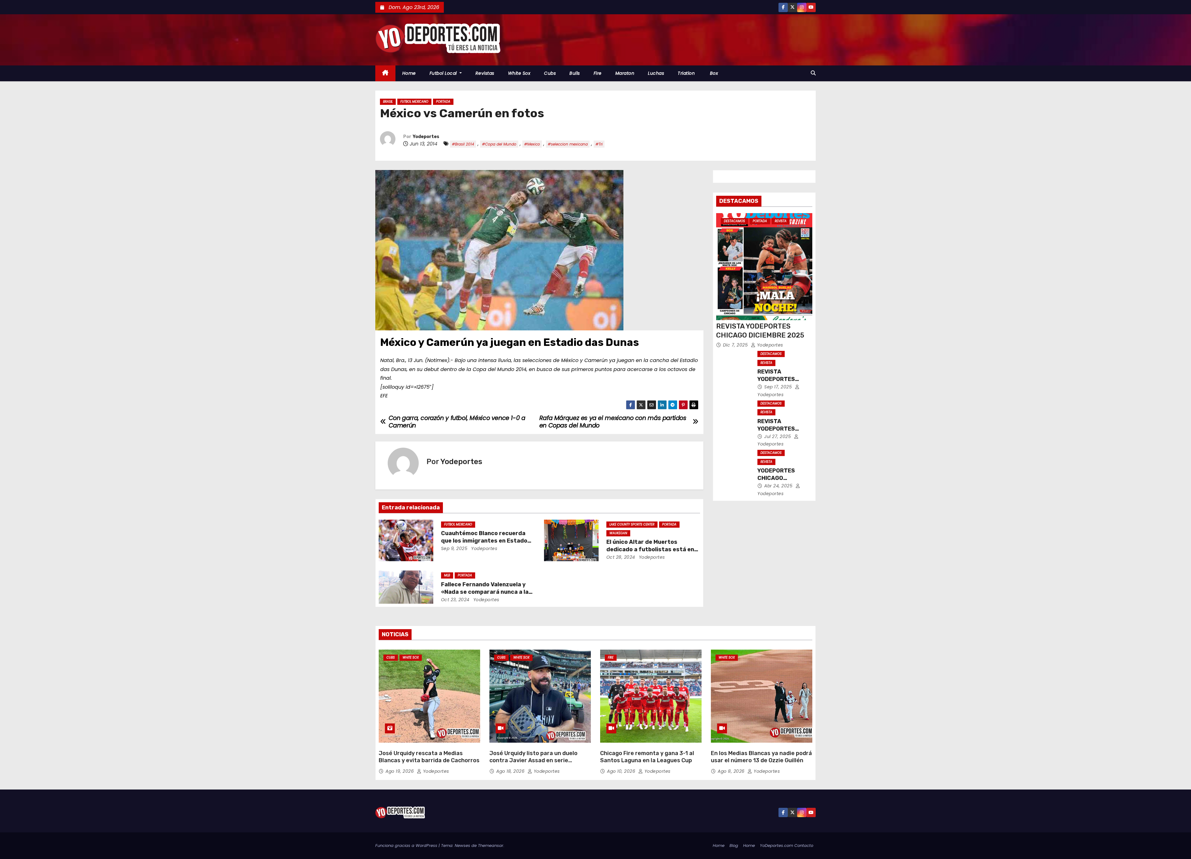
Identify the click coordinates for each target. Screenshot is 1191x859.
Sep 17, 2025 (778, 387)
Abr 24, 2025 (779, 486)
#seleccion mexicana (568, 144)
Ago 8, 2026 (732, 771)
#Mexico (532, 144)
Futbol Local (444, 73)
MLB (447, 575)
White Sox (519, 73)
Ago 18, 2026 (511, 771)
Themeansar (490, 845)
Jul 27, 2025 (778, 436)
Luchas (656, 73)
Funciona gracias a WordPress (407, 845)
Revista (781, 221)
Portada (443, 101)
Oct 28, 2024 (620, 557)
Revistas (484, 73)
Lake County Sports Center (631, 524)
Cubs (550, 73)
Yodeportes (426, 136)
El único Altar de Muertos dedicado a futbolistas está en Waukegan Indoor (650, 549)
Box (713, 73)
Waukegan (618, 533)
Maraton (625, 73)
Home (409, 73)
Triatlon (686, 73)
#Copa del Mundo (499, 144)
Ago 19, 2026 (400, 771)
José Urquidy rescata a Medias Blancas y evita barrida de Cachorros (429, 757)
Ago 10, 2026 (622, 771)
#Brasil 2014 (463, 144)
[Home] (385, 73)
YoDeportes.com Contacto (786, 845)
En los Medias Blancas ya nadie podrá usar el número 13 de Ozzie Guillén (761, 757)
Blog (733, 845)
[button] (813, 73)
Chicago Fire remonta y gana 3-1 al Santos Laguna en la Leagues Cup (647, 757)
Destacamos (734, 221)
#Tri (599, 144)
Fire (598, 73)
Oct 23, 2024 (455, 600)
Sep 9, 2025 (454, 548)
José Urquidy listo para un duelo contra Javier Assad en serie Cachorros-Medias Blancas (533, 761)
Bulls (574, 73)
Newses (462, 845)
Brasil (388, 101)
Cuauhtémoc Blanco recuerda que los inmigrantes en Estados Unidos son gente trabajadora (486, 541)
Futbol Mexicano (414, 101)
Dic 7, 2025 (736, 345)
